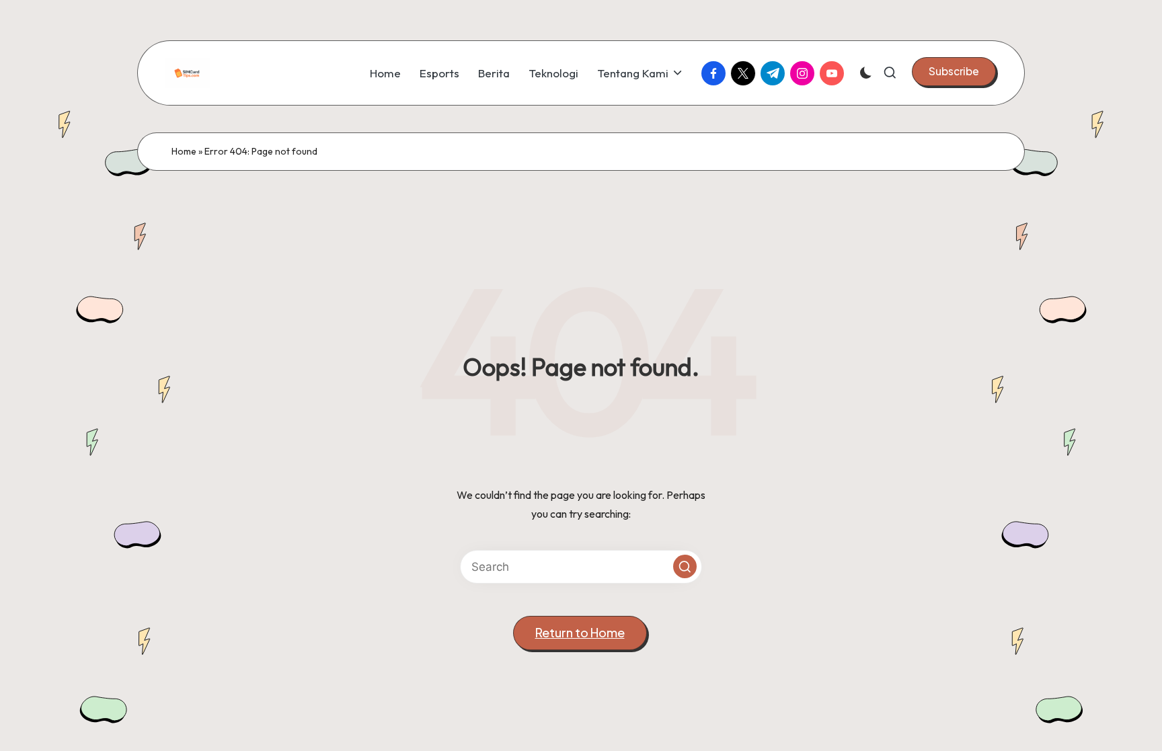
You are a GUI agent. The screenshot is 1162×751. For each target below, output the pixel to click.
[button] (954, 71)
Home (183, 151)
